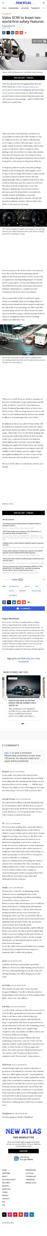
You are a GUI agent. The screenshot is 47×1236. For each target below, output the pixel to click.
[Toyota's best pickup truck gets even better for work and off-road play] (24, 686)
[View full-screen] (44, 41)
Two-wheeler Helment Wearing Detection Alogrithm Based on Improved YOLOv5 (22, 524)
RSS (3, 1202)
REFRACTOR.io (31, 1183)
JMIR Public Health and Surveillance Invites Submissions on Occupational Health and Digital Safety (22, 532)
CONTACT (6, 1199)
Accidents (13, 595)
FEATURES (6, 1183)
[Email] (25, 32)
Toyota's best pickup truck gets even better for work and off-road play (23, 702)
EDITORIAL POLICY (9, 1180)
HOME (4, 1170)
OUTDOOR (25, 8)
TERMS (4, 1192)
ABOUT (5, 1176)
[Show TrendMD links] (43, 579)
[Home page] (23, 3)
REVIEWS (5, 1186)
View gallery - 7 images (23, 78)
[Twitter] (8, 32)
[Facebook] (3, 32)
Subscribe (23, 1151)
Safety (27, 586)
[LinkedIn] (12, 32)
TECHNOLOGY (31, 1176)
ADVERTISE (6, 1189)
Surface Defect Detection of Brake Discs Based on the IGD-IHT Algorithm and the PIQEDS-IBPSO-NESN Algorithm (23, 552)
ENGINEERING (13, 8)
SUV (36, 586)
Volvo (11, 504)
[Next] (41, 697)
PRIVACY (5, 1195)
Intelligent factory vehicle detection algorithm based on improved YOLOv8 (23, 544)
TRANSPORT (35, 8)
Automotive (6, 14)
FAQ (3, 1205)
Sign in (7, 752)
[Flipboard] (21, 32)
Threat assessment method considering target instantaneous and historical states (23, 559)
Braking (22, 591)
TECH (4, 8)
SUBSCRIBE (6, 1173)
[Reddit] (17, 32)
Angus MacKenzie (10, 618)
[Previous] (5, 697)
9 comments (26, 608)
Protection (36, 591)
